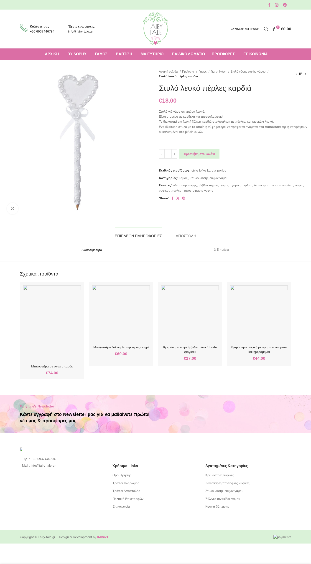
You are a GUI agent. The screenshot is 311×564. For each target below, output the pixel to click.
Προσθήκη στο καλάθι (199, 154)
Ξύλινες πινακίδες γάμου (222, 499)
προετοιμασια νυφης (198, 190)
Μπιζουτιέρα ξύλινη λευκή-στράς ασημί (121, 347)
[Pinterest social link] (285, 5)
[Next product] (305, 74)
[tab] (138, 234)
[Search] (266, 28)
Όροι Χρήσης (121, 475)
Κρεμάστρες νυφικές (219, 475)
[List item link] (63, 458)
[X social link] (178, 198)
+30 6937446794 (42, 31)
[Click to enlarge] (12, 208)
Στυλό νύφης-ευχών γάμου (248, 71)
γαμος (224, 185)
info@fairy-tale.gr (80, 31)
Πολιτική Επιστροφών (127, 499)
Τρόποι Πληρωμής (125, 483)
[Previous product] (296, 74)
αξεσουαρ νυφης (185, 185)
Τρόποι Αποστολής (126, 491)
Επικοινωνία (121, 506)
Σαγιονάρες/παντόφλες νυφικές (227, 483)
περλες (176, 190)
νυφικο (163, 190)
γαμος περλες (241, 185)
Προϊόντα (188, 71)
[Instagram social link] (277, 5)
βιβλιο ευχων (208, 185)
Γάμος (203, 71)
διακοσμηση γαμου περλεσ (273, 185)
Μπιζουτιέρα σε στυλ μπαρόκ (52, 366)
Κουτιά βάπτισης (217, 506)
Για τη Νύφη (219, 71)
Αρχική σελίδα (169, 71)
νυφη (299, 185)
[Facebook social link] (269, 5)
